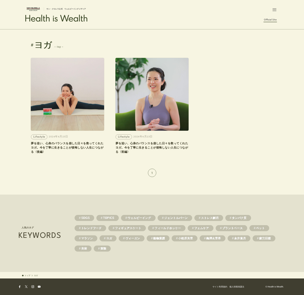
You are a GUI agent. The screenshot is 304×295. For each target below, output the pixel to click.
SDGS (85, 217)
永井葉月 (240, 238)
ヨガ (109, 238)
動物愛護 (159, 238)
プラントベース (232, 228)
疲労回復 (265, 238)
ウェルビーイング (139, 217)
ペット (260, 228)
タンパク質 (239, 217)
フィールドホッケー (168, 228)
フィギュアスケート (128, 228)
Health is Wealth (56, 18)
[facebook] (19, 286)
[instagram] (32, 286)
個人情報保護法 (236, 287)
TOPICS (108, 217)
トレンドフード (91, 228)
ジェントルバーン (176, 217)
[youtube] (39, 286)
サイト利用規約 (220, 287)
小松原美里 (185, 238)
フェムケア (201, 228)
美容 (84, 248)
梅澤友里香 (213, 238)
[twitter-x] (26, 286)
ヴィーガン (132, 238)
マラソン (87, 238)
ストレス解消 (210, 217)
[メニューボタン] (274, 10)
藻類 (103, 248)
